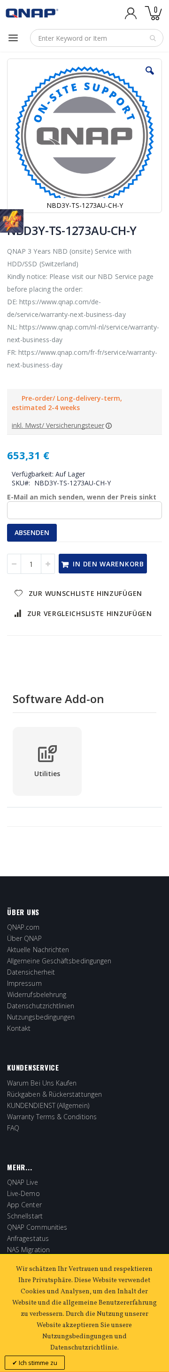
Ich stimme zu (37, 1362)
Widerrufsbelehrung (36, 994)
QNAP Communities (37, 1227)
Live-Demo (23, 1193)
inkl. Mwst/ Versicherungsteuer (58, 425)
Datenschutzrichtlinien (41, 1005)
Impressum (24, 983)
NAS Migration (28, 1249)
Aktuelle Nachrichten (38, 949)
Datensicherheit (31, 972)
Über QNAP (24, 938)
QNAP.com (23, 927)
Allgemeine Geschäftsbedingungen (59, 960)
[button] (149, 77)
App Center (24, 1204)
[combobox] (97, 37)
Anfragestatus (28, 1238)
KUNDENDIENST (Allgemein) (48, 1105)
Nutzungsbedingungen (41, 1016)
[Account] (130, 13)
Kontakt (19, 1028)
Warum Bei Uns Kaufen (42, 1083)
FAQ (13, 1127)
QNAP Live (22, 1182)
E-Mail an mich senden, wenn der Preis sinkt (81, 496)
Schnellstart (25, 1215)
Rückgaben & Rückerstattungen (54, 1094)
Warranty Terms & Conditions (52, 1116)
